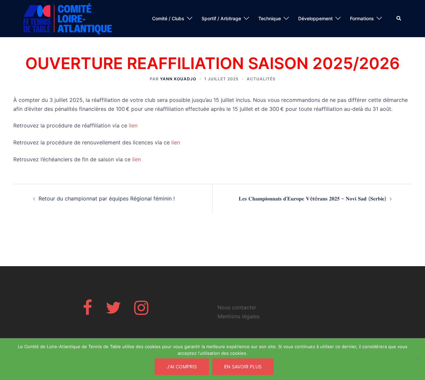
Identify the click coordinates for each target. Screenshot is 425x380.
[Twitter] (113, 311)
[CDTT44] (68, 18)
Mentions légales (238, 316)
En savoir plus (243, 366)
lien (133, 125)
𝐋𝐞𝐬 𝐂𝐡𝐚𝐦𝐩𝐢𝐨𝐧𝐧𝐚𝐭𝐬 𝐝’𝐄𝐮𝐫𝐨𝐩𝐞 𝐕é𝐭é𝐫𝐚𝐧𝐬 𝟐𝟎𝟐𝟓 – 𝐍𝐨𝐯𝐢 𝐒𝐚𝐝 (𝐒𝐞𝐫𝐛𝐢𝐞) (312, 198)
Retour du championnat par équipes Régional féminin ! (107, 198)
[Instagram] (141, 311)
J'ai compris (182, 366)
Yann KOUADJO (178, 78)
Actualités (261, 78)
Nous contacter (236, 307)
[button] (399, 18)
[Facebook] (87, 311)
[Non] (416, 359)
